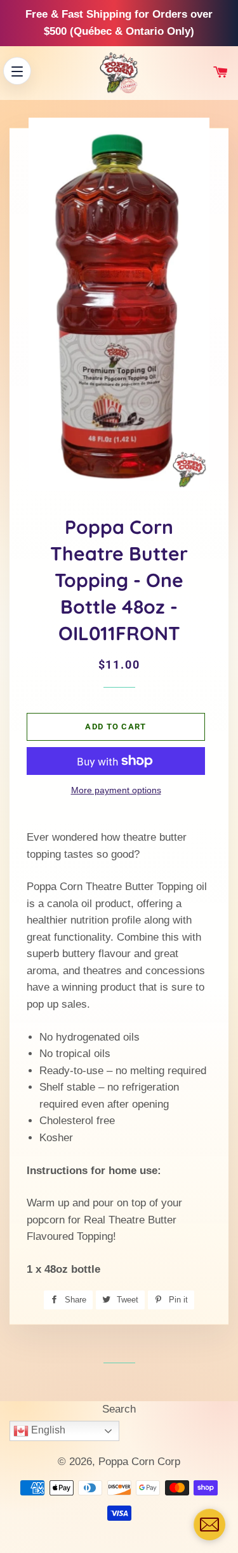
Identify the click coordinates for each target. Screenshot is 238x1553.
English (47, 1430)
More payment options (116, 790)
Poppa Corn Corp (139, 1462)
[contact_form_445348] (209, 1524)
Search (119, 1409)
